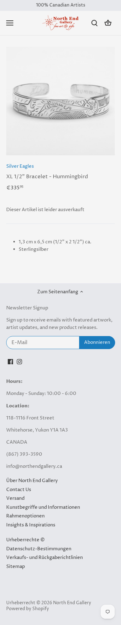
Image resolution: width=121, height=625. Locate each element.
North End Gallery (72, 603)
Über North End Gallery (32, 480)
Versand (15, 498)
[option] (60, 101)
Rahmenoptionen (25, 516)
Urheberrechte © (25, 540)
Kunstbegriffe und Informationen (43, 507)
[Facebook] (10, 361)
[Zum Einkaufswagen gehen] (108, 23)
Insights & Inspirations (30, 525)
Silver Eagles (20, 166)
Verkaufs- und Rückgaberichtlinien (44, 557)
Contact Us (18, 489)
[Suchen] (94, 23)
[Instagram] (19, 361)
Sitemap (15, 566)
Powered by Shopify (27, 609)
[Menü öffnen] (9, 22)
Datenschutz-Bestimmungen (38, 549)
